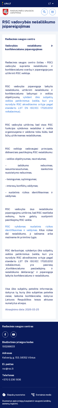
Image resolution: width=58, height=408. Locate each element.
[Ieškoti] (44, 12)
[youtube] (14, 334)
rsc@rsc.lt (8, 368)
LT (49, 3)
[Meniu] (52, 12)
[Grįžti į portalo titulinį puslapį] (6, 3)
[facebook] (5, 334)
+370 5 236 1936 (11, 379)
